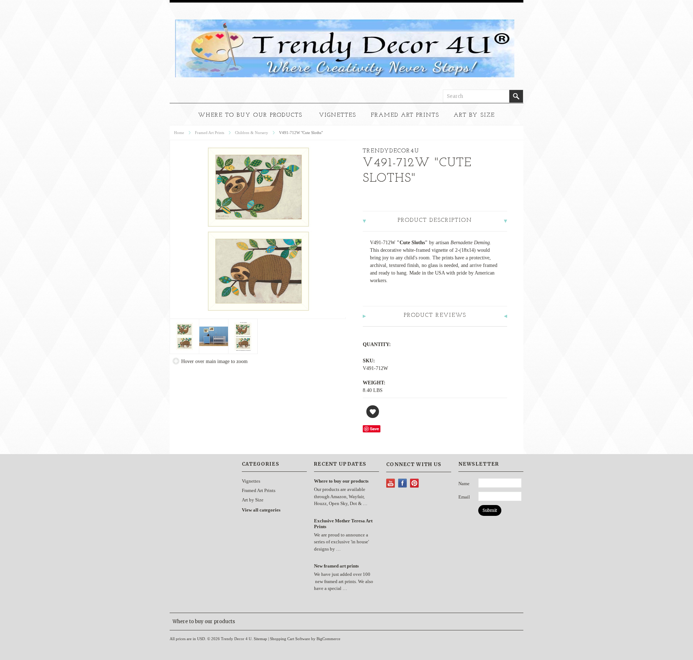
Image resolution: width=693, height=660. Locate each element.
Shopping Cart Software (290, 639)
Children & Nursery (251, 132)
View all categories (261, 510)
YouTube (390, 483)
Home (179, 132)
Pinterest (414, 483)
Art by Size (474, 115)
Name (464, 483)
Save (374, 428)
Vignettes (337, 115)
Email (464, 497)
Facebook (402, 483)
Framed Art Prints (405, 115)
